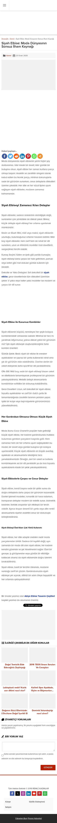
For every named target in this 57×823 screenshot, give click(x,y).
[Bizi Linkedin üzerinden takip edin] (28, 793)
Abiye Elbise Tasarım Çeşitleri (39, 596)
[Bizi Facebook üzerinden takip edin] (12, 793)
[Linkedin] (22, 156)
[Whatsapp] (34, 156)
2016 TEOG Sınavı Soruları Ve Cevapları (42, 666)
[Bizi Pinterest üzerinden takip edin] (39, 793)
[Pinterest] (28, 156)
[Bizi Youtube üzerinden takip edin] (34, 793)
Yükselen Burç (21, 818)
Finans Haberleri (35, 818)
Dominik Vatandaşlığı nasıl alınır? (42, 712)
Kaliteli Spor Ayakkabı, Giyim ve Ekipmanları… (42, 689)
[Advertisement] (28, 120)
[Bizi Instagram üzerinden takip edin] (23, 793)
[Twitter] (10, 156)
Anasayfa (5, 39)
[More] (40, 156)
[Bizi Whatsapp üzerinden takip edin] (45, 793)
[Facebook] (4, 156)
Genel (12, 39)
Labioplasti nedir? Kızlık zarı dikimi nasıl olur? (14, 689)
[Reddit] (16, 156)
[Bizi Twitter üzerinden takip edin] (17, 793)
